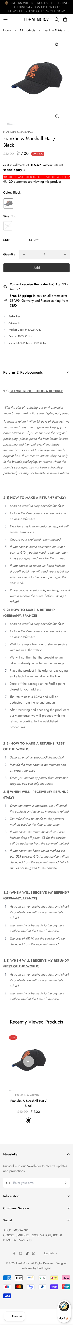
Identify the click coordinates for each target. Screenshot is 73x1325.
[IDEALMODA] (36, 19)
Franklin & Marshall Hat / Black (28, 1103)
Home (7, 30)
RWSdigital (43, 1268)
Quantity (9, 254)
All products (27, 30)
